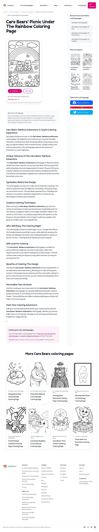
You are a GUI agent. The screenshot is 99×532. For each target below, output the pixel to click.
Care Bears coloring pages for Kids (80, 28)
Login (84, 5)
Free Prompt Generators (29, 494)
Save (82, 107)
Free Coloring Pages (26, 5)
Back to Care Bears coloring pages (18, 15)
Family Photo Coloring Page (30, 476)
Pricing (80, 5)
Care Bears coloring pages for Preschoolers (80, 34)
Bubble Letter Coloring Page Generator (29, 508)
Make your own (12, 99)
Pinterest (63, 471)
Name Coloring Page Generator (28, 513)
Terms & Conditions (47, 499)
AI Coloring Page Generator (30, 468)
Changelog (44, 486)
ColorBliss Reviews (46, 471)
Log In (81, 471)
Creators (44, 477)
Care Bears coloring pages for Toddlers (80, 40)
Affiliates (44, 493)
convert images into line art (29, 336)
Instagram (63, 474)
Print (26, 91)
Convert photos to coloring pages (30, 472)
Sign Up (81, 468)
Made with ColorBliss (47, 474)
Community (67, 5)
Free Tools (25, 491)
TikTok (62, 480)
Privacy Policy (45, 502)
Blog (55, 5)
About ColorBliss (46, 468)
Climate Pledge (45, 496)
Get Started (91, 5)
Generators (43, 5)
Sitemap (43, 483)
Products (10, 5)
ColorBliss (12, 340)
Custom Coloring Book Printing (28, 480)
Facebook (63, 468)
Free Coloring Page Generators (27, 498)
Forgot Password (84, 474)
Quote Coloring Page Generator (28, 518)
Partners (44, 489)
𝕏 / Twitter (63, 477)
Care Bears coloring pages (27, 12)
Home (6, 12)
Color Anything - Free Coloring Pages (85, 482)
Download (15, 91)
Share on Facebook (83, 103)
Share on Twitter (82, 112)
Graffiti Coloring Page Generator (28, 503)
